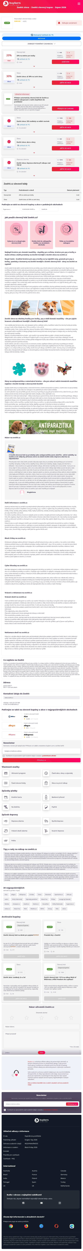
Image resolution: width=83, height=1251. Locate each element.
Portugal (6, 1182)
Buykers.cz (31, 1062)
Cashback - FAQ (9, 1159)
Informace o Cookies (50, 1110)
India (5, 1178)
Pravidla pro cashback (11, 1155)
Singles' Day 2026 (31, 1140)
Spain (34, 1182)
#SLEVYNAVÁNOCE (31, 1144)
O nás (5, 1136)
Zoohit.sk (44, 209)
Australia (6, 1171)
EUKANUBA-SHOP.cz (28, 209)
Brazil (5, 1175)
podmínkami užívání (49, 756)
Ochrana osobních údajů (12, 1144)
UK (33, 1186)
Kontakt (6, 1151)
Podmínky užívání (9, 1140)
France (34, 1175)
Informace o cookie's (10, 1147)
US (4, 1186)
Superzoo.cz (6, 209)
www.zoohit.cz (9, 698)
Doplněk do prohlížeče (33, 1136)
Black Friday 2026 (31, 1147)
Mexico (63, 1178)
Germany (64, 1175)
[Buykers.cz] (12, 3)
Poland (34, 1178)
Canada (63, 1171)
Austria (34, 1171)
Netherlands (65, 1186)
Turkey (63, 1182)
